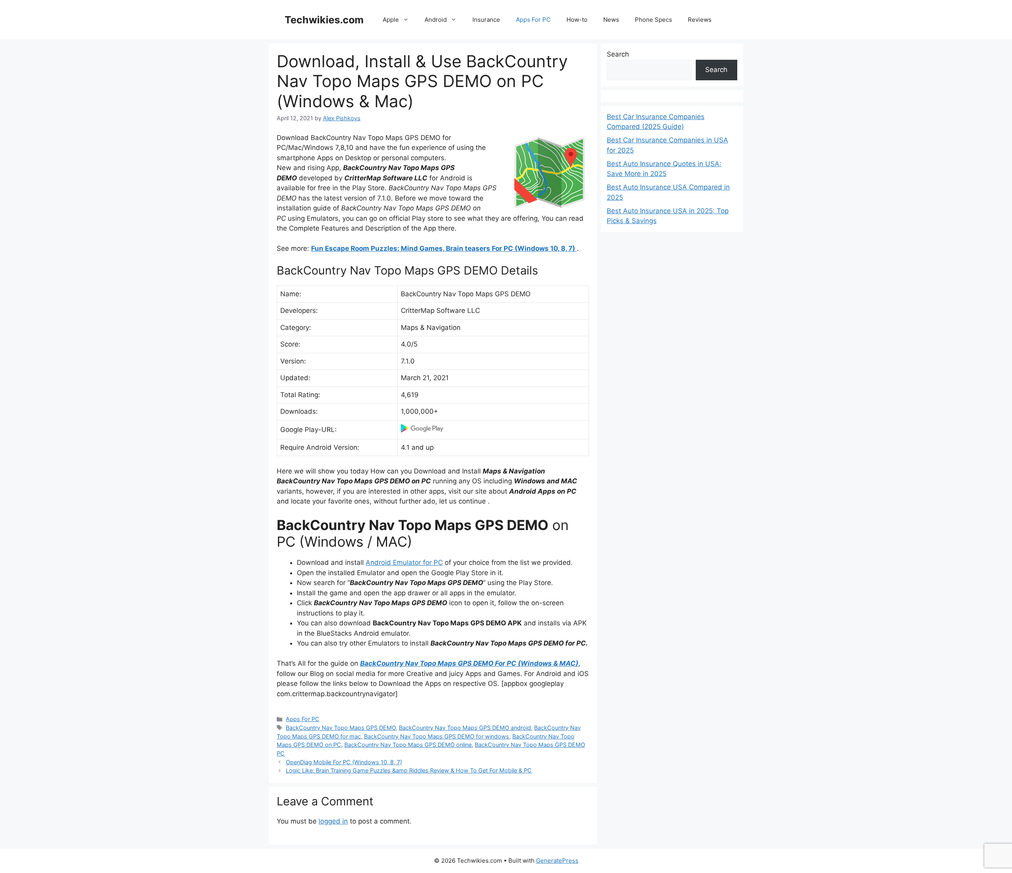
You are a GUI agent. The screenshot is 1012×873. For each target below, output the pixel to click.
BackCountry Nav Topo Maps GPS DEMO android (465, 727)
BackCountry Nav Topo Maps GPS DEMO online (408, 744)
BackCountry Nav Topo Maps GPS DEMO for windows (436, 736)
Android (436, 19)
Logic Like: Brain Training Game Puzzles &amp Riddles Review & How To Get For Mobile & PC (409, 770)
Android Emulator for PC (404, 562)
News (611, 19)
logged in (333, 821)
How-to (576, 19)
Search (618, 54)
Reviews (700, 19)
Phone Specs (653, 19)
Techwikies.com (324, 20)
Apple (391, 19)
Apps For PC (533, 19)
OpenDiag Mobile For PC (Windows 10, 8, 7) (344, 762)
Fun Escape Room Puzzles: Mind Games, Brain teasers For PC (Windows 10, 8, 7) (444, 248)
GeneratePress (557, 860)
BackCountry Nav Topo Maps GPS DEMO (341, 727)
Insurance (486, 19)
